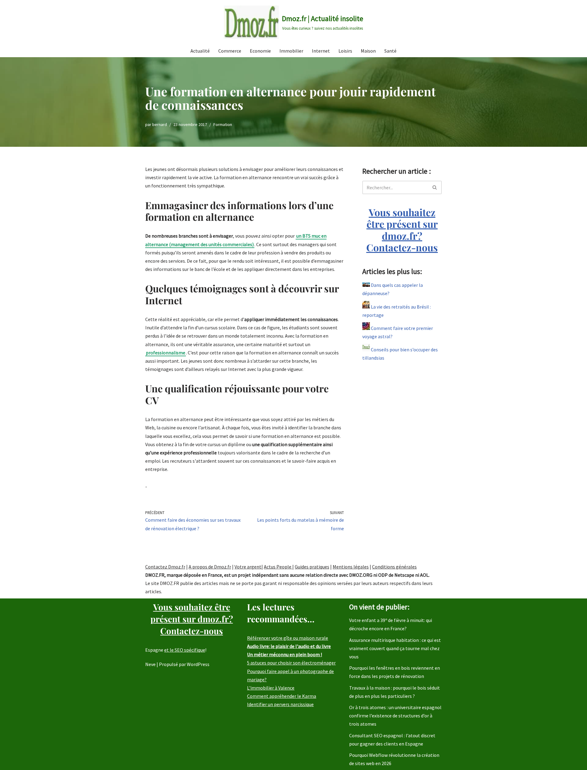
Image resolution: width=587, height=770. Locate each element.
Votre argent (247, 567)
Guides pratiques (312, 567)
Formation (222, 124)
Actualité (200, 51)
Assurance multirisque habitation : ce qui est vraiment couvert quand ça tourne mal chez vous (395, 648)
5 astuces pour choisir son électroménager (291, 663)
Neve (150, 664)
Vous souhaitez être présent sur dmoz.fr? (402, 229)
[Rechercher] (435, 187)
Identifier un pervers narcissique (280, 704)
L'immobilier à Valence (270, 688)
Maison (368, 51)
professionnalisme (165, 353)
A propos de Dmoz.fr (210, 567)
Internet (321, 51)
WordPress (198, 664)
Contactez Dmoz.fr (165, 567)
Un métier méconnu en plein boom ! (284, 654)
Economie (260, 51)
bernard (159, 124)
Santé (390, 51)
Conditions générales (394, 567)
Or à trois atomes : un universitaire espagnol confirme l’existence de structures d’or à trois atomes (395, 715)
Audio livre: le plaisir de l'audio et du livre (289, 646)
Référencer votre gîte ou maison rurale (287, 638)
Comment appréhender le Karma (281, 696)
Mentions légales (351, 567)
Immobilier (291, 51)
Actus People (278, 567)
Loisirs (345, 51)
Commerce (229, 51)
